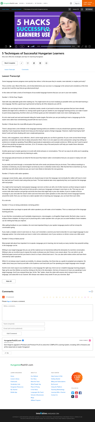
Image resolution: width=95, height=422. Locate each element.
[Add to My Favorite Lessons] (28, 63)
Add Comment (12, 333)
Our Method (34, 376)
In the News (34, 389)
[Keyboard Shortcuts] (89, 46)
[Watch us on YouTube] (76, 392)
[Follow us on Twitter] (72, 392)
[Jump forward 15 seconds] (16, 46)
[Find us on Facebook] (80, 392)
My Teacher (38, 3)
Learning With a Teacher (58, 392)
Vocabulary (29, 3)
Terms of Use (78, 416)
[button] (71, 3)
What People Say (36, 384)
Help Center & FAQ (56, 376)
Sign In (77, 3)
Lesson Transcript (10, 69)
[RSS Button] (3, 297)
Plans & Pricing (35, 387)
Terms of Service (66, 418)
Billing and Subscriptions (58, 381)
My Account (54, 384)
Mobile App (14, 392)
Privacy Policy (69, 416)
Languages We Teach (37, 392)
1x (22, 46)
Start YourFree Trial (87, 3)
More (45, 3)
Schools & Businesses (37, 395)
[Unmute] (28, 46)
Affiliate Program (36, 400)
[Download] (86, 46)
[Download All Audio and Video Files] (46, 63)
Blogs (32, 397)
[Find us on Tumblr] (72, 396)
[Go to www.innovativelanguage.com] (47, 413)
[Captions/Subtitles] (79, 46)
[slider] (32, 46)
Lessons (21, 3)
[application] (47, 30)
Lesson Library (5, 9)
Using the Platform (56, 387)
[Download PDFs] (40, 63)
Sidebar (90, 9)
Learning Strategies (16, 9)
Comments (25, 69)
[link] (69, 9)
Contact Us (54, 395)
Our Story (33, 379)
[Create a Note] (34, 63)
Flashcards (14, 381)
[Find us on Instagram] (76, 396)
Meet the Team (35, 381)
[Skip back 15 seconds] (6, 46)
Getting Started (55, 379)
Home (12, 376)
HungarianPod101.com (59, 416)
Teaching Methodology (57, 389)
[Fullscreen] (82, 46)
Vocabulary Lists (15, 384)
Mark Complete (10, 63)
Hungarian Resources (17, 387)
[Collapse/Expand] (47, 291)
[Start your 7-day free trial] (77, 377)
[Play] (11, 46)
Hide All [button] (9, 281)
